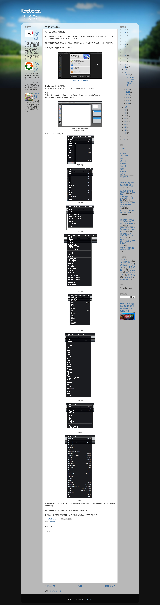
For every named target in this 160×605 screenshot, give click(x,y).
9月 (125, 110)
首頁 (80, 586)
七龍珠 (122, 148)
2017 (125, 50)
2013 (125, 61)
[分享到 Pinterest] (70, 519)
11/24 (128, 95)
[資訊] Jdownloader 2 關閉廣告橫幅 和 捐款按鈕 (127, 192)
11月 (126, 72)
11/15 (128, 101)
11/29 (128, 89)
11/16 (128, 98)
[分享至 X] (66, 519)
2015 (125, 55)
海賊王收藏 (124, 156)
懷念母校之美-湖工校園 (130, 83)
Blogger (88, 599)
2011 (124, 67)
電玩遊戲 (123, 163)
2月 (125, 130)
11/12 (128, 103)
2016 (125, 53)
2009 (125, 139)
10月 (126, 107)
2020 (125, 41)
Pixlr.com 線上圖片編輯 (130, 78)
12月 (126, 69)
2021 (125, 38)
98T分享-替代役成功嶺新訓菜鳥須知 (36, 67)
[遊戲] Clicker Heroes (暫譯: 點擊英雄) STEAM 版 (127, 204)
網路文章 (123, 166)
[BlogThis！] (64, 519)
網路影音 (123, 169)
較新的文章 (50, 586)
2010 (125, 136)
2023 (125, 35)
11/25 (128, 92)
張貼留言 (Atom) (55, 591)
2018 (125, 47)
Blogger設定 (124, 177)
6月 (125, 118)
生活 (121, 150)
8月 (125, 113)
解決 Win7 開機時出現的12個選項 (127, 211)
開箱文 (122, 158)
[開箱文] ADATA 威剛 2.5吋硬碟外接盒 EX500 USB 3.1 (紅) (127, 184)
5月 (125, 121)
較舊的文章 (110, 586)
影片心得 (123, 171)
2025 (125, 30)
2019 (125, 44)
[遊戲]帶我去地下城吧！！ (36, 96)
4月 (125, 124)
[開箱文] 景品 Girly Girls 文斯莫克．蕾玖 (126, 198)
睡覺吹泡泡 (31, 11)
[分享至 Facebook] (68, 519)
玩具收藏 (123, 153)
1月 (125, 133)
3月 (125, 127)
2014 (125, 58)
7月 (125, 116)
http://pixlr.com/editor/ (80, 80)
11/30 (128, 75)
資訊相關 (53, 522)
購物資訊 (123, 174)
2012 (125, 64)
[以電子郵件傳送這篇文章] (62, 519)
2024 (125, 32)
